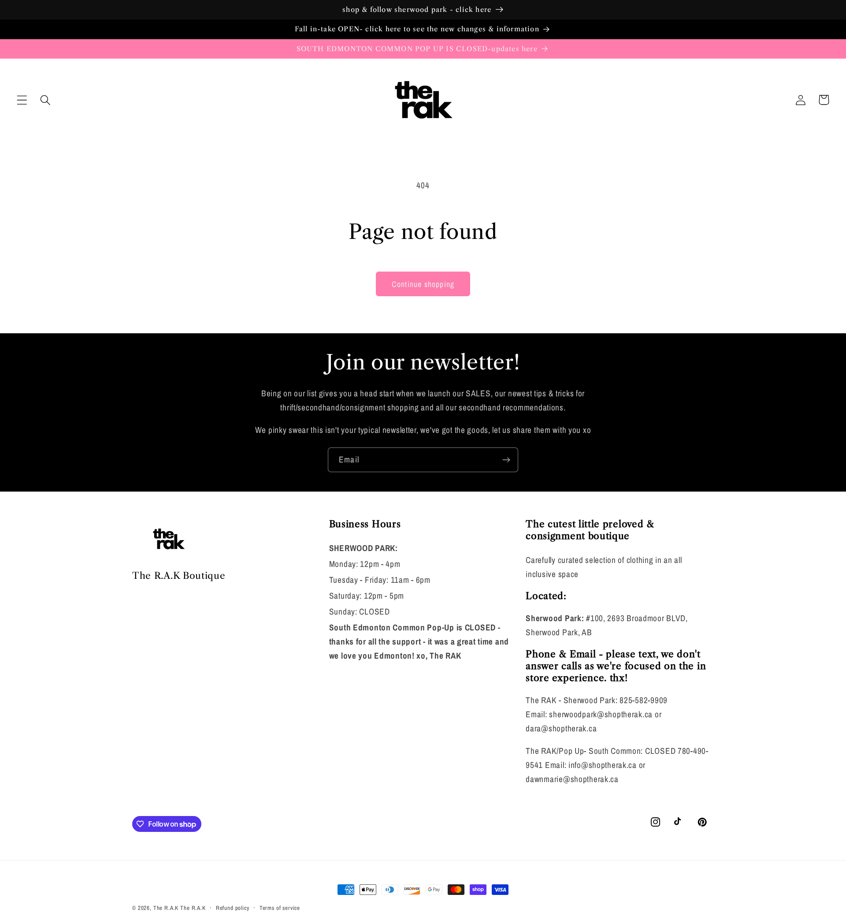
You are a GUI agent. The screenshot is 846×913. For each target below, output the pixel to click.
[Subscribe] (506, 459)
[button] (22, 100)
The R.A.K (166, 908)
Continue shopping (423, 284)
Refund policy (232, 908)
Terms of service (280, 908)
